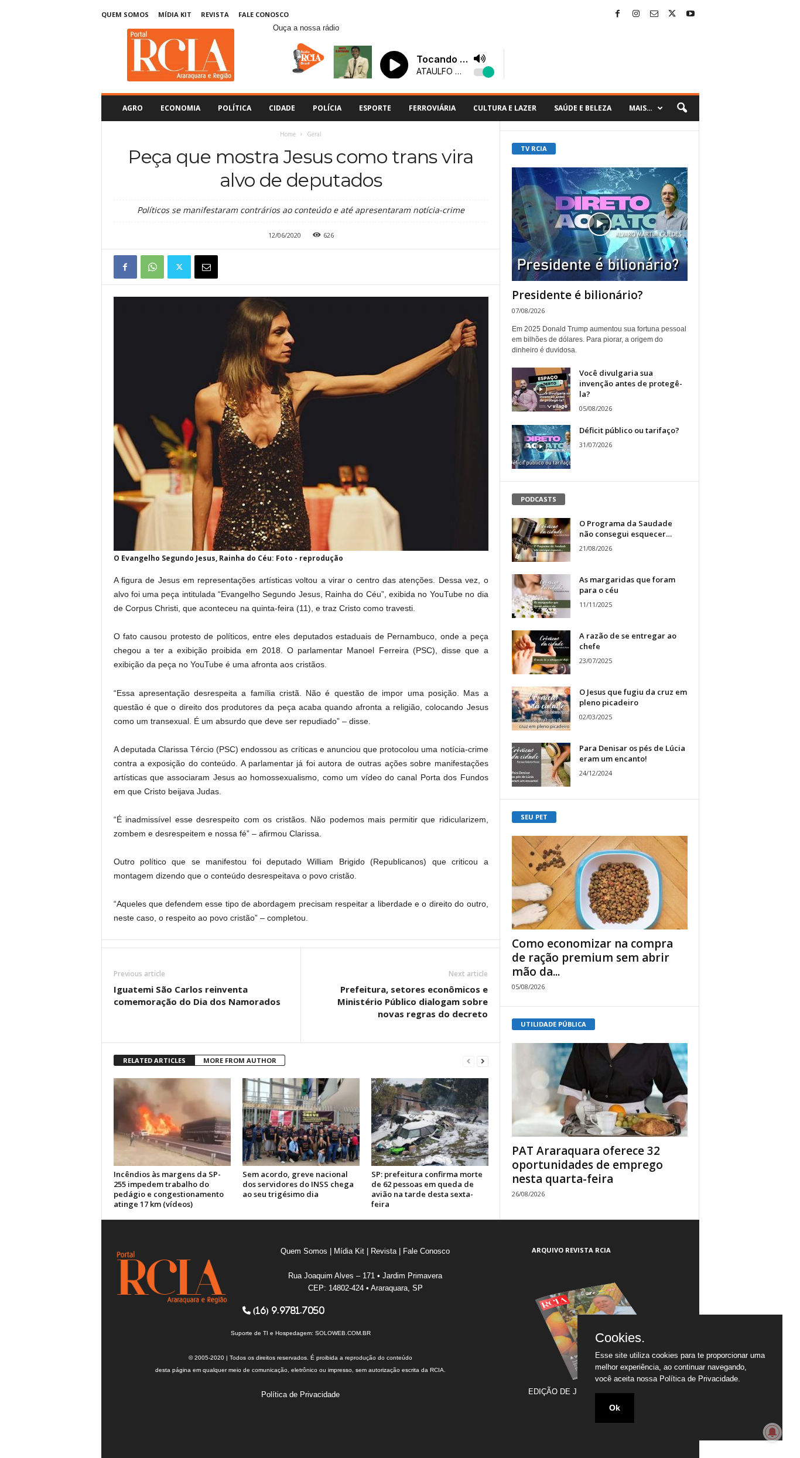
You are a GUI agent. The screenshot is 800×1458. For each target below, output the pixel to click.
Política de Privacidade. (699, 1378)
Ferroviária (432, 108)
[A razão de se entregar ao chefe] (541, 652)
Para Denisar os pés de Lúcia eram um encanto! (632, 753)
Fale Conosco (263, 14)
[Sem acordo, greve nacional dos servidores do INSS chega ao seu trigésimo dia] (301, 1122)
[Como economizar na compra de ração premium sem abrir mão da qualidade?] (600, 882)
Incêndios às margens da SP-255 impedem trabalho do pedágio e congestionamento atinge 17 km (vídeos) (169, 1189)
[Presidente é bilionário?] (600, 224)
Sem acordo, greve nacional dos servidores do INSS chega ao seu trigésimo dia (298, 1184)
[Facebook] (618, 14)
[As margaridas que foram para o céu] (541, 596)
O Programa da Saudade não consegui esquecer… (625, 528)
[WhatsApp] (152, 267)
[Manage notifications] (772, 1432)
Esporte (375, 108)
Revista (215, 14)
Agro (132, 108)
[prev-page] (468, 1061)
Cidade (282, 108)
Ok (614, 1407)
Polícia (327, 108)
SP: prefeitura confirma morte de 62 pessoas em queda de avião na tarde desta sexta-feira (427, 1189)
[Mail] (654, 14)
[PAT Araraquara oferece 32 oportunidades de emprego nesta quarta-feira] (600, 1090)
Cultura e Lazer (504, 108)
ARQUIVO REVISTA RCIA (571, 1250)
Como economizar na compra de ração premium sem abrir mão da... (592, 957)
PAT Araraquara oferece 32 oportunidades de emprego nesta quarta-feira (587, 1164)
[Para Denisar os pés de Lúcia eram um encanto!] (541, 765)
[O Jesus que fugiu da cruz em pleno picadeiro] (541, 708)
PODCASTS (538, 499)
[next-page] (482, 1061)
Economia (180, 108)
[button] (682, 108)
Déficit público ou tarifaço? (629, 430)
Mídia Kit (175, 14)
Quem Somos (125, 14)
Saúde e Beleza (582, 108)
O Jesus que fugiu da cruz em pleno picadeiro (633, 697)
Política (234, 108)
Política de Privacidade (300, 1394)
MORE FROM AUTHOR (239, 1060)
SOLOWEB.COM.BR (343, 1333)
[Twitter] (672, 14)
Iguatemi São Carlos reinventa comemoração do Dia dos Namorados (197, 995)
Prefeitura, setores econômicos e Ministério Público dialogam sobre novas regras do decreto (412, 1001)
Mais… (640, 108)
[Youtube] (690, 14)
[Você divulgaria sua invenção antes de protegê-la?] (541, 389)
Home (288, 134)
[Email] (206, 267)
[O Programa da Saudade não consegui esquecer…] (541, 540)
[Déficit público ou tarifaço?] (541, 447)
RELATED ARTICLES (154, 1060)
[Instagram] (636, 14)
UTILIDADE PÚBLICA (553, 1024)
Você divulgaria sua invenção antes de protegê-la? (630, 383)
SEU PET (534, 816)
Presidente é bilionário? (577, 295)
